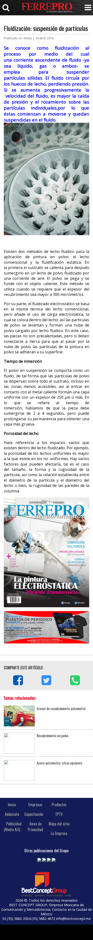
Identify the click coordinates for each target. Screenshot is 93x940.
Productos (59, 804)
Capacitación (33, 814)
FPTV (59, 814)
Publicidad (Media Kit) (12, 826)
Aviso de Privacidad (35, 826)
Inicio (12, 804)
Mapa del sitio (59, 824)
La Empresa (59, 833)
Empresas (35, 804)
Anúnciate (12, 814)
